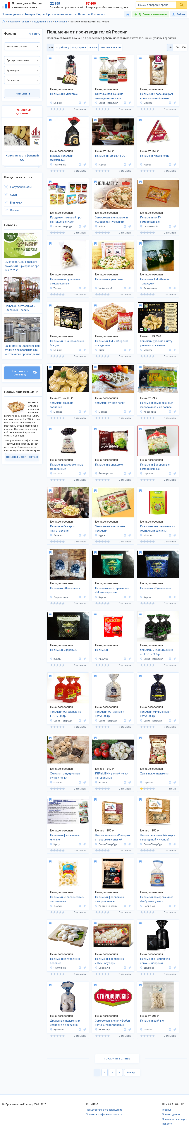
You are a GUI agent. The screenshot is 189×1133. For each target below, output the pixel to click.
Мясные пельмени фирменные (61, 158)
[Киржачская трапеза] (125, 164)
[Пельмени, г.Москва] (174, 102)
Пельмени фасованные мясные (65, 837)
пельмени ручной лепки (110, 403)
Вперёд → (132, 1072)
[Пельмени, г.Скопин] (84, 906)
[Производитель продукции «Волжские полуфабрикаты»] (125, 782)
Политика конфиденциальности (104, 1114)
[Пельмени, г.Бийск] (129, 226)
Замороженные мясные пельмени (110, 528)
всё (51, 47)
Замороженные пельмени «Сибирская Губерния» (111, 219)
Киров (102, 597)
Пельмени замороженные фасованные (66, 467)
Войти (180, 14)
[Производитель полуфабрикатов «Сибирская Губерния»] (125, 226)
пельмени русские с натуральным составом (156, 343)
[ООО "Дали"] (125, 659)
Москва (148, 102)
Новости (84, 14)
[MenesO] (80, 782)
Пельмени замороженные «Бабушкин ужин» (156, 899)
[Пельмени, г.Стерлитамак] (84, 597)
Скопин (58, 906)
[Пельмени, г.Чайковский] (129, 288)
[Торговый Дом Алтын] (170, 102)
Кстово (58, 473)
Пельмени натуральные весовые (65, 961)
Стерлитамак (61, 597)
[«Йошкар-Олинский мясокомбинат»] (125, 473)
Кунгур (57, 844)
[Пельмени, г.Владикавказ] (174, 288)
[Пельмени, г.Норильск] (174, 906)
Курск (102, 535)
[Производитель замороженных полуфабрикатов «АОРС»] (170, 288)
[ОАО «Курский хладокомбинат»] (125, 535)
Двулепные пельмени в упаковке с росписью (65, 1023)
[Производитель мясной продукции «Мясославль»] (80, 288)
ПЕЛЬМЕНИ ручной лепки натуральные (111, 775)
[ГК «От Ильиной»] (80, 350)
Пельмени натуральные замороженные (65, 281)
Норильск (149, 906)
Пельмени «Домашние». (65, 588)
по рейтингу (62, 47)
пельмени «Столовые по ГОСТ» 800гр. (65, 714)
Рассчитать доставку (20, 373)
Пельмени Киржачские (154, 155)
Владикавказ (151, 288)
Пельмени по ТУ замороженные (150, 219)
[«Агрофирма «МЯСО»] (125, 288)
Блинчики (16, 202)
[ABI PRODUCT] (125, 1029)
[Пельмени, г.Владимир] (129, 1029)
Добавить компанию (153, 14)
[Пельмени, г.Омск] (129, 350)
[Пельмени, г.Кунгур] (84, 844)
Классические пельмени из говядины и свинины (157, 528)
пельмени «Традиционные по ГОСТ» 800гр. (156, 652)
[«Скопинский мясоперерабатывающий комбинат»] (80, 906)
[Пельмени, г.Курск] (129, 535)
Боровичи (104, 967)
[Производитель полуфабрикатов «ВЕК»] (125, 906)
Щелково (149, 967)
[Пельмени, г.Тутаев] (84, 288)
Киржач (103, 164)
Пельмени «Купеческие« (155, 588)
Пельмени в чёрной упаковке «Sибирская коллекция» (155, 961)
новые (93, 47)
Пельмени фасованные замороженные (155, 467)
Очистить (34, 33)
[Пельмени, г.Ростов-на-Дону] (129, 906)
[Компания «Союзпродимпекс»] (170, 1029)
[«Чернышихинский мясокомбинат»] (80, 473)
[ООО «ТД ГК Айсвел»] (170, 535)
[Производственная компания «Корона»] (125, 967)
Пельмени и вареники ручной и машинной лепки (157, 96)
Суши (13, 194)
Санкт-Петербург (108, 102)
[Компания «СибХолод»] (125, 350)
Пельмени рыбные (152, 1020)
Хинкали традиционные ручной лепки (65, 775)
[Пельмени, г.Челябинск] (84, 164)
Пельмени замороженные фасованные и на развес (156, 405)
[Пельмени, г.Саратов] (174, 782)
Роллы (14, 210)
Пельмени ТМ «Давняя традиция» (154, 281)
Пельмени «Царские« (63, 650)
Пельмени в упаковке (64, 94)
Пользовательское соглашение (104, 1109)
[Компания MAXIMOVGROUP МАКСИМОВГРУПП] (80, 226)
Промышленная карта (61, 14)
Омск (101, 350)
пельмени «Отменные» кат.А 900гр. (109, 714)
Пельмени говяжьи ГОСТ (111, 155)
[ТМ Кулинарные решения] (170, 659)
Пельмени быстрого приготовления (63, 528)
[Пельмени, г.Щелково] (174, 967)
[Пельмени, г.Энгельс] (84, 535)
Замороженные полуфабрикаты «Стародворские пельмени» (113, 1023)
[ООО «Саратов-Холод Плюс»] (170, 782)
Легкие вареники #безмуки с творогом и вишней (112, 837)
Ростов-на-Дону (108, 906)
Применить (22, 93)
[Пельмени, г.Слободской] (174, 226)
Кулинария (61, 21)
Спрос (40, 14)
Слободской (151, 226)
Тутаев (57, 288)
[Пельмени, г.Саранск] (174, 473)
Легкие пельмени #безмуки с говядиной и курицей (157, 837)
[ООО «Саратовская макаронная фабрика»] (80, 535)
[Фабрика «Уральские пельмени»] (80, 967)
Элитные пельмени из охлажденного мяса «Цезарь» (109, 96)
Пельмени (101, 650)
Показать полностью (22, 457)
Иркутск (103, 659)
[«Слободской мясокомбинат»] (170, 226)
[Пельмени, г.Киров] (129, 597)
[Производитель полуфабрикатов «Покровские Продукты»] (170, 411)
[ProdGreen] (125, 844)
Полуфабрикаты (21, 187)
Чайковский (105, 288)
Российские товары (18, 21)
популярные (79, 47)
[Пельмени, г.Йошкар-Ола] (129, 473)
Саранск (148, 473)
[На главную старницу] (3, 21)
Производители (12, 14)
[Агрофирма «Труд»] (80, 844)
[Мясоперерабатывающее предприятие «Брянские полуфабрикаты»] (80, 102)
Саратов (148, 782)
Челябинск (60, 164)
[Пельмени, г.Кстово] (84, 473)
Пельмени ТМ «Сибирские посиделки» (111, 343)
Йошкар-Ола (106, 473)
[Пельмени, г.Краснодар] (174, 411)
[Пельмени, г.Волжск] (129, 782)
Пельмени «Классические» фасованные (67, 899)
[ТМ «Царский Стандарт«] (125, 597)
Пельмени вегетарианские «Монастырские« (112, 590)
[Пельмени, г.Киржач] (129, 164)
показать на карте (110, 47)
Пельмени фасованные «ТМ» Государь (110, 961)
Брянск (58, 102)
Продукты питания (42, 21)
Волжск (103, 782)
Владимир (104, 1029)
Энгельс (58, 535)
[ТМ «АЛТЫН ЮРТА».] (80, 597)
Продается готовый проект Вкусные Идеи (66, 219)
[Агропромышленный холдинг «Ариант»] (80, 164)
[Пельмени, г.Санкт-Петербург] (129, 102)
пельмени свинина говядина (61, 405)
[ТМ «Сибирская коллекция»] (170, 967)
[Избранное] (127, 14)
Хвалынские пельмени (154, 773)
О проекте (98, 14)
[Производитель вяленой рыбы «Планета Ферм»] (170, 350)
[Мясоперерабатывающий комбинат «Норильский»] (170, 906)
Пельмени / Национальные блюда (67, 343)
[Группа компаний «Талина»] (170, 473)
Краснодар (150, 411)
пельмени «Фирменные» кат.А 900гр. (155, 714)
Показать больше (117, 1058)
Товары (30, 14)
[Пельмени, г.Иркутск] (129, 659)
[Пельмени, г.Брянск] (84, 102)
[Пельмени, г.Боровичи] (129, 967)
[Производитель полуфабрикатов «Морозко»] (125, 102)
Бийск (102, 226)
